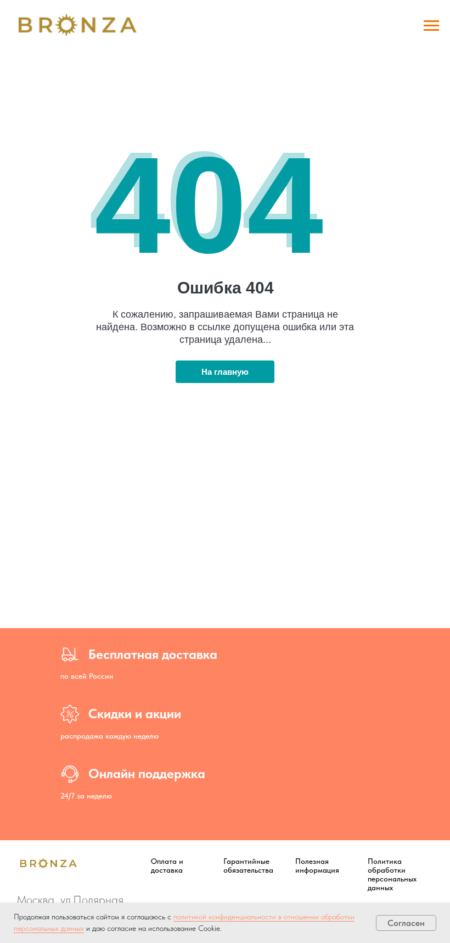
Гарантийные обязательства (248, 865)
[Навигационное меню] (431, 25)
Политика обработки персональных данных (392, 874)
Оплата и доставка (167, 865)
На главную (225, 371)
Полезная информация (317, 865)
